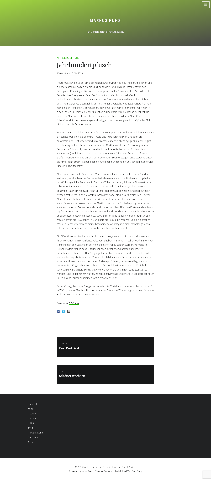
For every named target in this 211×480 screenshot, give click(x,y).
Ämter (33, 413)
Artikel (61, 57)
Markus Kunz (105, 20)
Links (32, 423)
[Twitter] (64, 312)
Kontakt (31, 442)
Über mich (32, 437)
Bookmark (109, 471)
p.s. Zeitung (72, 57)
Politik (30, 408)
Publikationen (37, 432)
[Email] (68, 312)
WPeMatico (74, 303)
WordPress (88, 471)
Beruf (30, 427)
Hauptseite (32, 404)
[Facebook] (59, 312)
